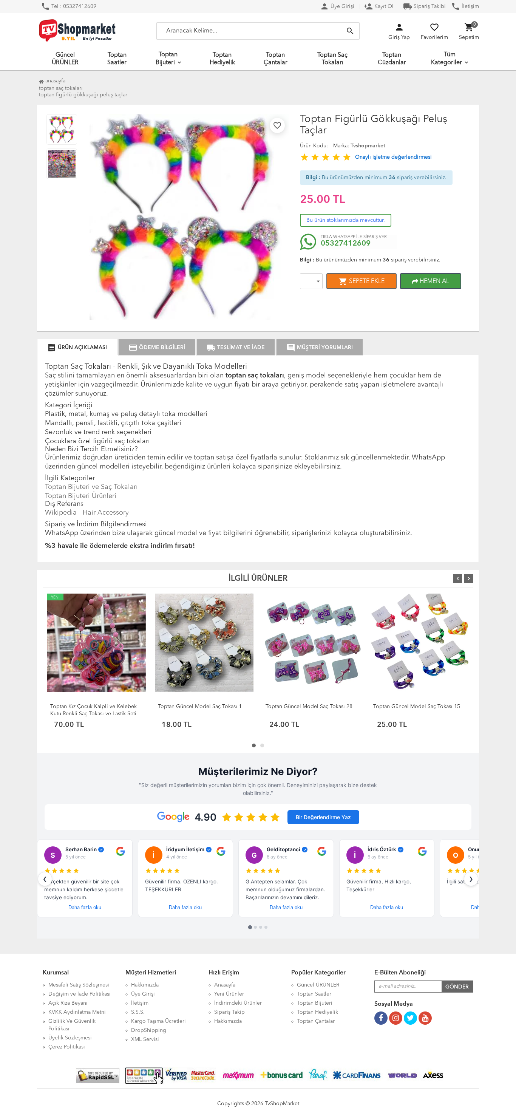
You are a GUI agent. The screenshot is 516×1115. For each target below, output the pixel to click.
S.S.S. (138, 1012)
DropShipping (148, 1030)
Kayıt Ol (379, 6)
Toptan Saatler (117, 59)
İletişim (465, 6)
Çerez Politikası (66, 1047)
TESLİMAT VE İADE (236, 347)
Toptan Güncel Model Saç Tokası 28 (309, 706)
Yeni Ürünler (229, 994)
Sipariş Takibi (424, 6)
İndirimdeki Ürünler (238, 1003)
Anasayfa (54, 81)
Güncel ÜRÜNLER (65, 59)
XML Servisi (145, 1039)
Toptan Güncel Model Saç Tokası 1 (200, 706)
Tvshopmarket (368, 145)
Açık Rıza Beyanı (68, 1003)
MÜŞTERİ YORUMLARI (319, 347)
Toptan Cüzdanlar (392, 59)
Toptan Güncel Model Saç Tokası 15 (416, 706)
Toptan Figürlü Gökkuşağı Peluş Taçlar (83, 94)
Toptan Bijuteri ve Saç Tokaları (91, 487)
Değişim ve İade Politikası (79, 994)
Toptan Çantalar (275, 59)
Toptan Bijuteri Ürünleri (80, 496)
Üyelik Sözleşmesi (70, 1038)
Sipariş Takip (229, 1012)
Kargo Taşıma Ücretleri (158, 1021)
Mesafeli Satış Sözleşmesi (78, 985)
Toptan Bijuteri (167, 59)
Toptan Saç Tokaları (332, 59)
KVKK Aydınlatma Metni (77, 1012)
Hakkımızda (145, 985)
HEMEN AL (433, 281)
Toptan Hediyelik (222, 59)
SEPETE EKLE (361, 281)
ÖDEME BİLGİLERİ (156, 347)
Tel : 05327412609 (68, 6)
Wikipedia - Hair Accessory (87, 512)
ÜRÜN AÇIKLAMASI (77, 347)
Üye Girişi (337, 6)
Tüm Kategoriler (446, 59)
